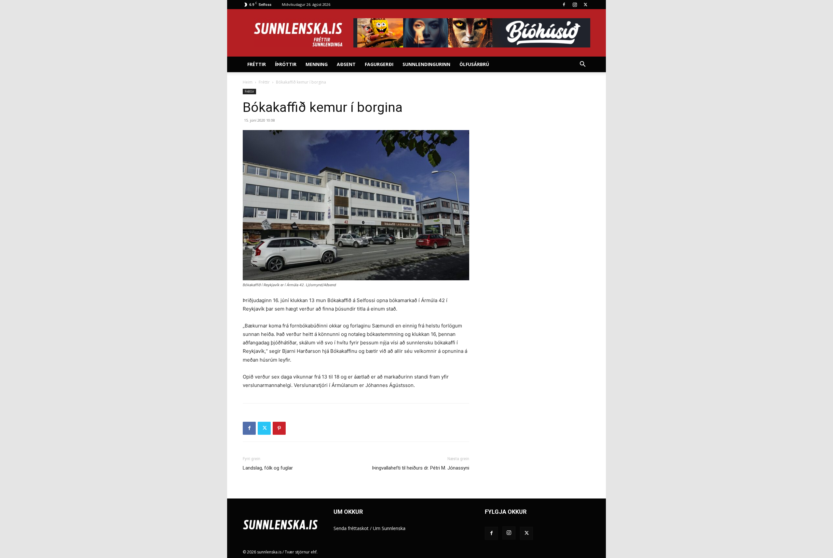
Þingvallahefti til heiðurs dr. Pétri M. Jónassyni (420, 468)
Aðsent (346, 64)
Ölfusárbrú (474, 64)
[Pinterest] (279, 428)
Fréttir (256, 64)
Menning (317, 64)
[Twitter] (585, 4)
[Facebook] (564, 4)
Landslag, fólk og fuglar (268, 468)
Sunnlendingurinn (426, 64)
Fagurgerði (379, 64)
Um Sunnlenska (389, 528)
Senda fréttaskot (351, 528)
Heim (248, 82)
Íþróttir (285, 64)
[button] (582, 65)
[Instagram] (575, 4)
